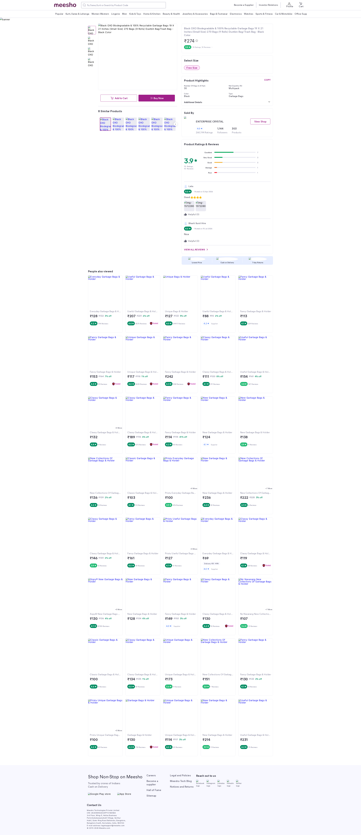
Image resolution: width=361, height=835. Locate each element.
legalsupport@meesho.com (113, 825)
